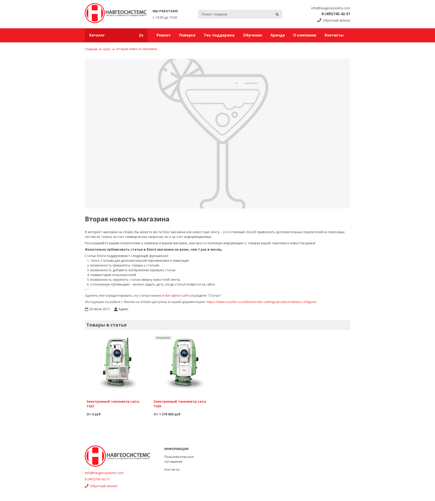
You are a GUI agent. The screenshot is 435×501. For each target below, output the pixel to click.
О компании (304, 35)
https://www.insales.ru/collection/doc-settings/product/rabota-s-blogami (261, 302)
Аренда (278, 35)
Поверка (187, 35)
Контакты (334, 35)
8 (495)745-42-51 (335, 13)
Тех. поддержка (219, 35)
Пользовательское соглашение (179, 459)
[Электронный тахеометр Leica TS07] (117, 365)
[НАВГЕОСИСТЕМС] (115, 14)
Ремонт (164, 35)
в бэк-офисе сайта (176, 295)
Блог (107, 49)
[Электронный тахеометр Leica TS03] (184, 365)
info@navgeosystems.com (330, 8)
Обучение (252, 35)
